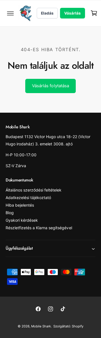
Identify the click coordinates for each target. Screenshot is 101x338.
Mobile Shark (41, 326)
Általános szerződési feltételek (33, 190)
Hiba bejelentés (20, 205)
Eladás (47, 13)
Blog (10, 212)
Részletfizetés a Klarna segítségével (39, 227)
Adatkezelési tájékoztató (28, 197)
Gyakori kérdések (22, 220)
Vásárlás (72, 13)
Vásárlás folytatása (50, 85)
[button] (10, 13)
